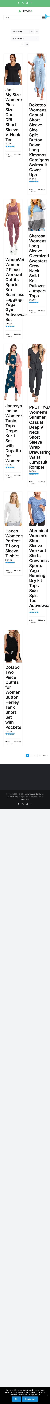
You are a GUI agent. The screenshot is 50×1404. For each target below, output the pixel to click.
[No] (47, 1395)
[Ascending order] (37, 31)
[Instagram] (27, 3)
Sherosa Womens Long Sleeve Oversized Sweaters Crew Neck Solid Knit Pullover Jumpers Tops (39, 265)
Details (18, 154)
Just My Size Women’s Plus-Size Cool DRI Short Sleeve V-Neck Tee (14, 114)
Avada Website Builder (33, 794)
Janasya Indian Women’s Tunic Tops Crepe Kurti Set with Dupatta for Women (14, 433)
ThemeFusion (12, 797)
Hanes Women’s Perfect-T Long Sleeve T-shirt (14, 543)
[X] (23, 3)
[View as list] (27, 44)
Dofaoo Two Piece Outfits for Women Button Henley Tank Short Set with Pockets (13, 697)
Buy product (9, 155)
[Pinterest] (31, 3)
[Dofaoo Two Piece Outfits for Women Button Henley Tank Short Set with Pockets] (13, 646)
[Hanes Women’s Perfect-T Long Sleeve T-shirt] (13, 509)
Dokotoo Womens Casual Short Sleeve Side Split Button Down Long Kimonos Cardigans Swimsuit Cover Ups (39, 139)
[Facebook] (19, 3)
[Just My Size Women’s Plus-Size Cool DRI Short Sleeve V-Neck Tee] (13, 69)
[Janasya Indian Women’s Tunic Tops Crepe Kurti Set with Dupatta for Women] (13, 372)
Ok (16, 1399)
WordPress (25, 799)
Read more (30, 1399)
